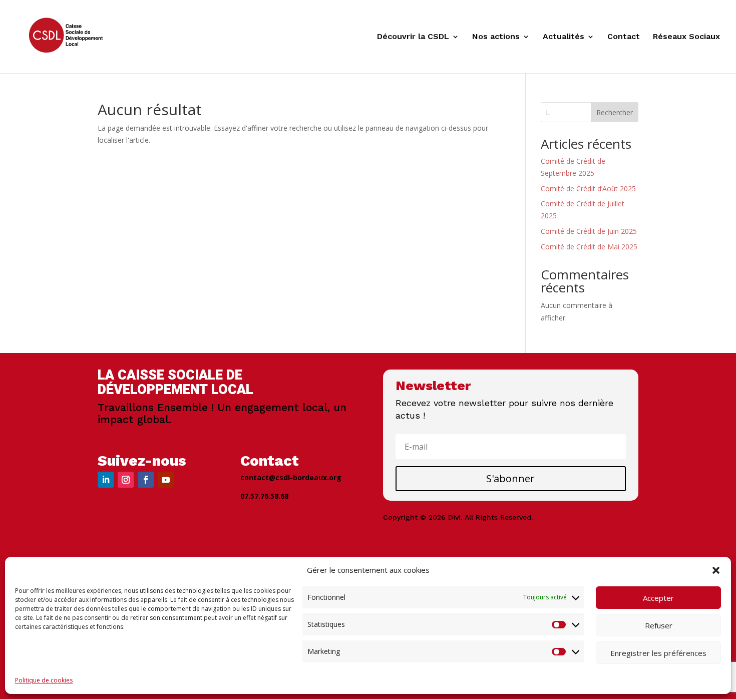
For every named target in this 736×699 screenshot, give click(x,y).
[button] (716, 570)
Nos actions (496, 37)
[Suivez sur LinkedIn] (106, 480)
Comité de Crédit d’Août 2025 (588, 188)
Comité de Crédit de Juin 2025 (589, 231)
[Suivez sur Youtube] (166, 480)
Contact (623, 37)
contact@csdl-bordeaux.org (290, 477)
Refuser (658, 625)
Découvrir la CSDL (413, 37)
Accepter (658, 598)
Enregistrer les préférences (658, 653)
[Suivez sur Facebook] (146, 480)
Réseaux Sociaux (686, 37)
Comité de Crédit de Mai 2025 (589, 246)
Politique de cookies (44, 680)
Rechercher (614, 112)
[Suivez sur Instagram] (126, 480)
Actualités (563, 37)
